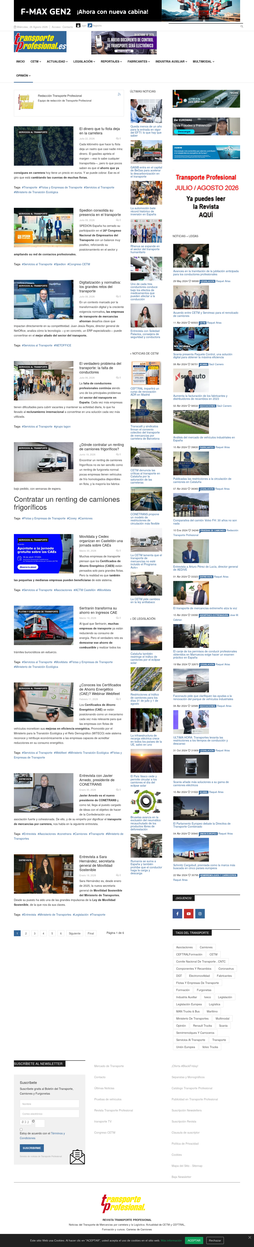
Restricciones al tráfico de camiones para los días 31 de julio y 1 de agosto (145, 698)
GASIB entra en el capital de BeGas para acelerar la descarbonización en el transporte (146, 171)
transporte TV (103, 1121)
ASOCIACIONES (207, 406)
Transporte (30, 187)
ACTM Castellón (85, 590)
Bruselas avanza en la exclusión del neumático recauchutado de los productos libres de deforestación (146, 823)
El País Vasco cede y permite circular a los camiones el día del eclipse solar (144, 780)
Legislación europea (189, 1004)
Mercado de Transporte (109, 1066)
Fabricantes (137, 61)
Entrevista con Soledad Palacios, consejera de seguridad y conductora (145, 334)
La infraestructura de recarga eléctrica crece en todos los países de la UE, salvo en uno (146, 739)
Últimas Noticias (104, 1088)
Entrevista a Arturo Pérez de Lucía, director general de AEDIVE (205, 568)
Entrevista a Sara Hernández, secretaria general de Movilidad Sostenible (96, 863)
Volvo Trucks (210, 1047)
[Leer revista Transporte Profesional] (206, 197)
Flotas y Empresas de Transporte (61, 187)
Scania (223, 1025)
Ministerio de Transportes (55, 914)
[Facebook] (177, 913)
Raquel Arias (223, 281)
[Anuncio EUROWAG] (206, 126)
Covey (73, 518)
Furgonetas (204, 990)
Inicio (20, 61)
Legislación (82, 61)
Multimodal (202, 61)
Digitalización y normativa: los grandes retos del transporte (100, 286)
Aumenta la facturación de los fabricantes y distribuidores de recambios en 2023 (200, 397)
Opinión (22, 75)
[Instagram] (200, 913)
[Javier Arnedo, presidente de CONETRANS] (43, 793)
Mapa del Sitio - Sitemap (187, 1166)
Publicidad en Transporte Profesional (195, 1099)
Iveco (207, 997)
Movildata (105, 590)
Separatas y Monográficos (188, 1077)
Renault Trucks (202, 1025)
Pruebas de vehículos (107, 1099)
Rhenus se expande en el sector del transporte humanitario (145, 249)
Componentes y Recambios (193, 968)
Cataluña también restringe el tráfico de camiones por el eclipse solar (145, 658)
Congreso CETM (79, 264)
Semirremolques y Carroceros (218, 875)
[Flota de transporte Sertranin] (43, 625)
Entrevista (25, 779)
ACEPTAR (194, 1240)
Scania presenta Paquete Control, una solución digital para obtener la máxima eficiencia (202, 355)
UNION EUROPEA (208, 833)
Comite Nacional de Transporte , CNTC (201, 961)
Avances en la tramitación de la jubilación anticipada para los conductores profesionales (206, 272)
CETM (34, 61)
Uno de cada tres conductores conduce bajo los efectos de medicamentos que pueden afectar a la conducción (144, 291)
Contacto (68, 27)
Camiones (86, 518)
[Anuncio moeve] (206, 152)
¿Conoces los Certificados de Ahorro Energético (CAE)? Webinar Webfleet (100, 689)
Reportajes (110, 61)
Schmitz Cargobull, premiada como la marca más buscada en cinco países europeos (204, 866)
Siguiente (75, 933)
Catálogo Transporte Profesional (192, 1088)
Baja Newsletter (181, 1177)
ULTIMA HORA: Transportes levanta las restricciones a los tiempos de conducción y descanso (200, 740)
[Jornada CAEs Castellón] (43, 553)
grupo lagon (63, 426)
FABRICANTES (207, 447)
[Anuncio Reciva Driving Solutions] (206, 99)
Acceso (56, 27)
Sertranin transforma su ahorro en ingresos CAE (98, 610)
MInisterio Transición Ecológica (89, 753)
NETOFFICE (63, 345)
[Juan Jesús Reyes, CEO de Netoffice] (43, 299)
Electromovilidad (199, 976)
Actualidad (56, 61)
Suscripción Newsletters (187, 1110)
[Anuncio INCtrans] (165, 42)
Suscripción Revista (184, 1121)
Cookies (177, 1155)
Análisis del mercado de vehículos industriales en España (204, 438)
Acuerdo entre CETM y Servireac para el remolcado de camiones (205, 314)
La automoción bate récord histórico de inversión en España (143, 211)
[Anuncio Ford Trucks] (127, 11)
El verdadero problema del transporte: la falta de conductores (100, 367)
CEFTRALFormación (189, 954)
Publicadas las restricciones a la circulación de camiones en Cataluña (202, 480)
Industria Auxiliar (170, 61)
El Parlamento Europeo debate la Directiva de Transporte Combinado (202, 824)
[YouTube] (188, 913)
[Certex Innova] (43, 146)
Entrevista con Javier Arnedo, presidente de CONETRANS (96, 780)
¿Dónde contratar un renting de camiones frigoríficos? (101, 446)
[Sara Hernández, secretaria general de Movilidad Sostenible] (43, 874)
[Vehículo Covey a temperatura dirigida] (43, 462)
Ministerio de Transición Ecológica (36, 192)
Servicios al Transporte (33, 132)
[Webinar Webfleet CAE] (43, 702)
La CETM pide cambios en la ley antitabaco (145, 600)
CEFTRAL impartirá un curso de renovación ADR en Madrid (145, 391)
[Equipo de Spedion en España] (43, 227)
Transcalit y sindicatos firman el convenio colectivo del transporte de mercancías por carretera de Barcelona (145, 432)
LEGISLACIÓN (207, 281)
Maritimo (212, 1011)
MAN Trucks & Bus (188, 1011)
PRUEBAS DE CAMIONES (212, 530)
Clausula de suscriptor (186, 1132)
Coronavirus (226, 968)
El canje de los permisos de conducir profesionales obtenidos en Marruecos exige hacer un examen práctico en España (205, 654)
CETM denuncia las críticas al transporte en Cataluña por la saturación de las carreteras (145, 476)
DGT (179, 976)
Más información (171, 1240)
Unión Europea (185, 1047)
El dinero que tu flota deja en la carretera (99, 130)
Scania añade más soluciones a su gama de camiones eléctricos (201, 783)
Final (91, 933)
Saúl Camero (216, 364)
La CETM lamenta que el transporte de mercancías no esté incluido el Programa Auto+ (146, 561)
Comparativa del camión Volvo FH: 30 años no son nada (205, 521)
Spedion (61, 264)
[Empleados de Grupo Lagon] (43, 380)
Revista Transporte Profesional (113, 1110)
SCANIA (203, 364)
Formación (183, 990)
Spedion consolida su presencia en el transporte (100, 212)
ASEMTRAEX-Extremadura (214, 615)
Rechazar (215, 1240)
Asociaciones (64, 590)
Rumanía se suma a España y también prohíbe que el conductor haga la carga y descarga (146, 867)
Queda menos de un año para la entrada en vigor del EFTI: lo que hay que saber (146, 130)
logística (214, 1004)
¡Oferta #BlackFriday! (185, 1066)
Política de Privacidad (185, 1143)
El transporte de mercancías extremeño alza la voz (205, 608)
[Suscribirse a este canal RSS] (119, 94)
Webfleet (61, 753)
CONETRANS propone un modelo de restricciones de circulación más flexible (145, 518)
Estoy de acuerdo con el (42, 1135)
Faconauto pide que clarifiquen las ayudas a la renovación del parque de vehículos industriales (203, 697)
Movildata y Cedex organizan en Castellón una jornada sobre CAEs (101, 540)
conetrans (65, 834)
